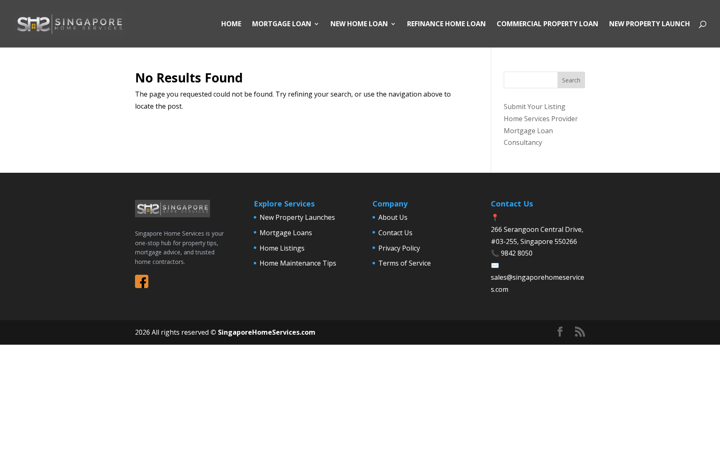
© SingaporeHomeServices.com (262, 332)
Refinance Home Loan (446, 24)
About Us (393, 217)
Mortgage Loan (281, 24)
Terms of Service (404, 263)
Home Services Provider (541, 118)
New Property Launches (297, 217)
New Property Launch (649, 24)
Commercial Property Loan (547, 24)
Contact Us (395, 232)
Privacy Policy (399, 248)
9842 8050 (516, 253)
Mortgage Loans (286, 232)
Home (231, 24)
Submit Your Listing (534, 106)
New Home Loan (359, 24)
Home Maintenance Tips (298, 263)
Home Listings (282, 248)
